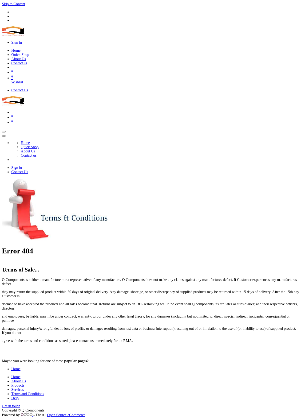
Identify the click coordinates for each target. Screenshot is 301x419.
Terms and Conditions (27, 394)
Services (17, 390)
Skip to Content (13, 4)
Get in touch (11, 406)
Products (17, 385)
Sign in (16, 42)
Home (15, 369)
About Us (18, 381)
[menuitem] (15, 50)
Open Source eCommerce (66, 415)
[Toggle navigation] (4, 131)
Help (15, 398)
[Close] (4, 136)
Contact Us (19, 90)
